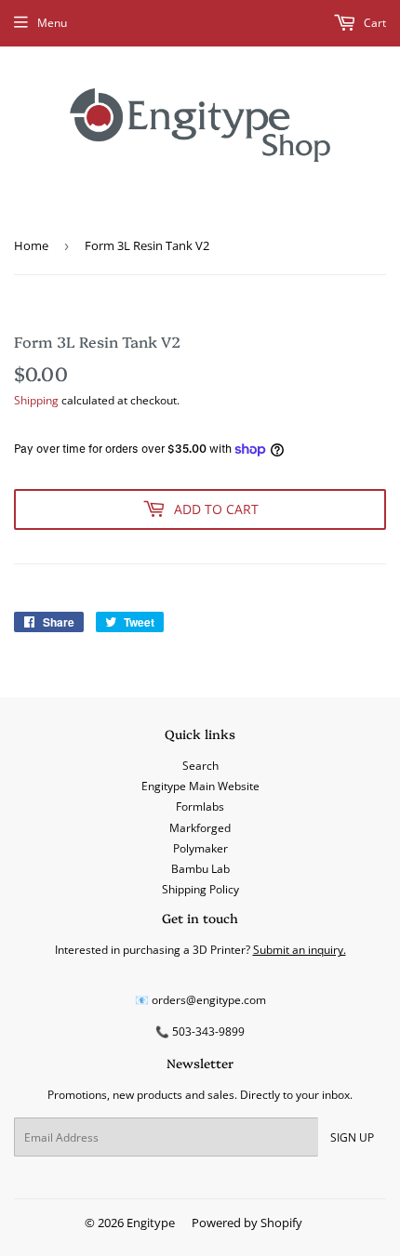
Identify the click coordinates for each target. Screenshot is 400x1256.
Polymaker (200, 848)
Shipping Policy (200, 889)
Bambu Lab (200, 869)
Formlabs (200, 806)
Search (200, 765)
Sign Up (352, 1137)
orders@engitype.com (209, 1000)
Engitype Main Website (200, 786)
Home (31, 245)
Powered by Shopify (247, 1222)
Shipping (36, 400)
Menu (52, 23)
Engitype (151, 1222)
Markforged (200, 828)
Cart (373, 23)
